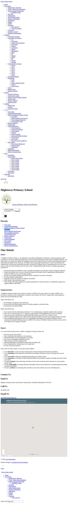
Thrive (10, 88)
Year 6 (13, 75)
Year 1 (13, 67)
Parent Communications (14, 152)
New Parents (11, 142)
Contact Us (11, 30)
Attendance (11, 148)
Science (13, 60)
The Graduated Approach (18, 120)
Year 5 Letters (15, 166)
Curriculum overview (14, 36)
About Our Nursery (13, 94)
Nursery (6, 92)
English (13, 46)
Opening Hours (12, 102)
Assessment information (14, 113)
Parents (6, 110)
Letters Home (11, 156)
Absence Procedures (17, 129)
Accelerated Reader (13, 76)
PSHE (13, 57)
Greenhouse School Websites (20, 462)
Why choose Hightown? (18, 144)
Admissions (11, 20)
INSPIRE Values (16, 12)
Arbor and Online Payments (19, 136)
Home (6, 4)
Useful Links (11, 124)
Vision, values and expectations (16, 9)
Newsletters (11, 155)
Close (2, 468)
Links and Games (13, 108)
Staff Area (7, 174)
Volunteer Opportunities (14, 33)
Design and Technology (18, 43)
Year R (13, 65)
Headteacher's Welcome (14, 7)
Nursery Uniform (12, 100)
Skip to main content (6, 1)
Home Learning (15, 134)
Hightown (24, 204)
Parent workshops (13, 123)
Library (13, 84)
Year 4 (13, 72)
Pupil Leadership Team (17, 83)
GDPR (10, 23)
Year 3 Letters (15, 163)
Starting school (15, 145)
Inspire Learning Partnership (16, 11)
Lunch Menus (15, 131)
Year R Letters (15, 169)
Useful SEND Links (17, 121)
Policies (10, 22)
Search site (4, 501)
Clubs (13, 80)
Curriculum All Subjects (14, 38)
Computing (14, 41)
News (6, 153)
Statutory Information (14, 19)
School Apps (11, 105)
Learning (6, 35)
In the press (11, 171)
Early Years (14, 44)
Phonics (13, 56)
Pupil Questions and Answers (19, 118)
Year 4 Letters (15, 165)
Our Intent (14, 116)
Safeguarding (11, 15)
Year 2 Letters (15, 161)
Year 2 (13, 68)
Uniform (13, 132)
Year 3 (13, 70)
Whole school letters (17, 158)
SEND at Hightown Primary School (18, 115)
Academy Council (13, 31)
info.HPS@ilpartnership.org (8, 397)
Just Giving (14, 139)
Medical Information (13, 150)
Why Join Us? (15, 27)
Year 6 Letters (15, 168)
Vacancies (10, 25)
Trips (12, 81)
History (13, 49)
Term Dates (11, 112)
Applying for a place (13, 96)
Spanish (13, 62)
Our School (7, 6)
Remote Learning (13, 91)
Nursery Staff (11, 99)
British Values (12, 89)
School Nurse (15, 137)
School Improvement (13, 17)
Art (12, 40)
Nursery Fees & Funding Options (17, 97)
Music (13, 52)
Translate (17, 211)
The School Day (16, 128)
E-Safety (10, 107)
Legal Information (10, 459)
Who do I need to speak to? (19, 140)
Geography (14, 48)
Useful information (13, 126)
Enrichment (11, 78)
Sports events (15, 86)
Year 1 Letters (15, 160)
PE (12, 54)
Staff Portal (11, 176)
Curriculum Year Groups (15, 64)
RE (12, 59)
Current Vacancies (16, 28)
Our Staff (10, 14)
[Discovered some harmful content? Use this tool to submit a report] (5, 216)
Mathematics (14, 51)
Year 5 (13, 73)
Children (6, 104)
